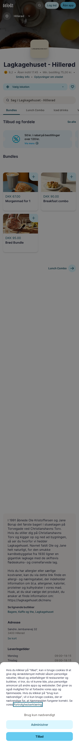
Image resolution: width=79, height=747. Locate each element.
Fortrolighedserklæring (28, 704)
